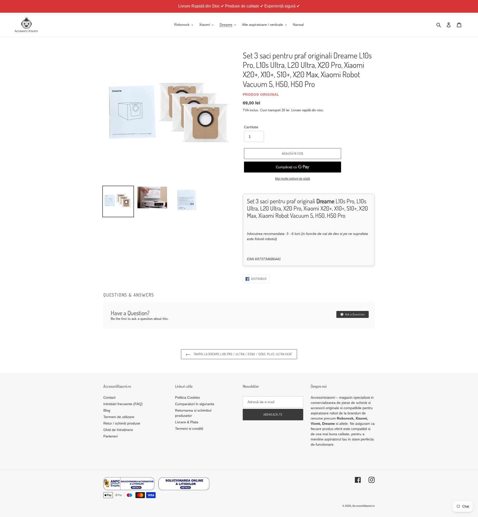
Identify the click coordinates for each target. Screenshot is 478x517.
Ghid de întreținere (118, 430)
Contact (109, 397)
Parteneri (110, 436)
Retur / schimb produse (121, 423)
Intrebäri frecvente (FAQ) (123, 404)
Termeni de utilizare (118, 417)
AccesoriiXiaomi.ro (363, 505)
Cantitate (251, 127)
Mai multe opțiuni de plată (292, 178)
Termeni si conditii (189, 429)
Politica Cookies (187, 397)
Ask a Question (354, 314)
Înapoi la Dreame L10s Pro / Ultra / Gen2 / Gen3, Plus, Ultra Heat (242, 354)
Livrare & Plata (186, 422)
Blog (106, 410)
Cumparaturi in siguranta (194, 404)
